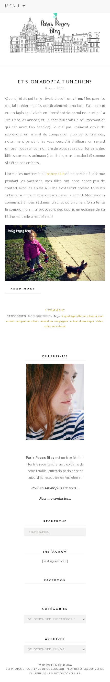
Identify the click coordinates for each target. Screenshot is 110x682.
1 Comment (55, 310)
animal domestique (82, 321)
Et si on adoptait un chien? (55, 81)
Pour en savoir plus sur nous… (55, 488)
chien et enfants (55, 326)
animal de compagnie (54, 321)
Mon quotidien (40, 316)
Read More (23, 288)
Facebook (55, 580)
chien (99, 321)
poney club (55, 173)
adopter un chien (27, 321)
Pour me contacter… (55, 498)
